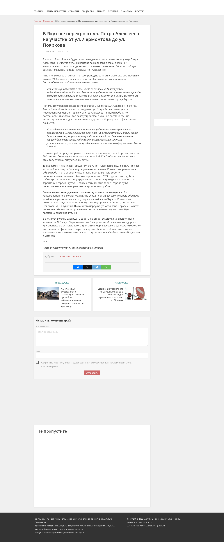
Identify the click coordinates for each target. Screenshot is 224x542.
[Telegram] (96, 267)
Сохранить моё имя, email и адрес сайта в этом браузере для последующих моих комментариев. (86, 363)
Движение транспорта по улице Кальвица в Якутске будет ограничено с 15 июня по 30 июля (110, 294)
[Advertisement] (92, 401)
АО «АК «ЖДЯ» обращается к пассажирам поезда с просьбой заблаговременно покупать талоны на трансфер (72, 297)
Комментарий (42, 326)
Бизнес (101, 11)
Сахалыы (126, 11)
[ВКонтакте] (78, 267)
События (73, 11)
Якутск (139, 11)
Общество (88, 11)
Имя (38, 351)
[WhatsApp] (106, 267)
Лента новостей (56, 11)
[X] (87, 267)
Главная (39, 11)
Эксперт (113, 11)
